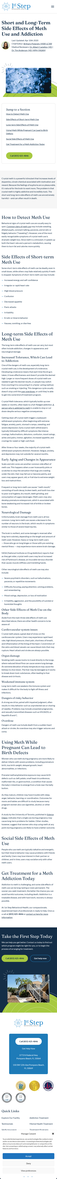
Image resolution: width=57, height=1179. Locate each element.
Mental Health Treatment (41, 1123)
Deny (28, 1163)
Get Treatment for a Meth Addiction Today (25, 144)
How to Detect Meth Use (17, 114)
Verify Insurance (9, 1129)
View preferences (28, 1170)
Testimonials (7, 1123)
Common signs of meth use (18, 226)
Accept (28, 1156)
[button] (53, 1133)
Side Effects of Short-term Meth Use (22, 119)
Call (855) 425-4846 (19, 155)
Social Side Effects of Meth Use (20, 139)
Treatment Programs (39, 1129)
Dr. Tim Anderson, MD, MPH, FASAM (28, 50)
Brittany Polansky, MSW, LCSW (38, 43)
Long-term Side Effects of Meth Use (22, 124)
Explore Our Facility (11, 1118)
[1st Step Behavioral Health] (16, 6)
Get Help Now (28, 1048)
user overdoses (28, 391)
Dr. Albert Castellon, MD (41, 47)
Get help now (40, 958)
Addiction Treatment (39, 1118)
